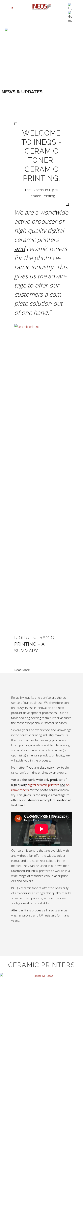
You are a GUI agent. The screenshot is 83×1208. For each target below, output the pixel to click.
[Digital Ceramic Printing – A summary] (41, 476)
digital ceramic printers (43, 785)
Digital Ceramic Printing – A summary (34, 644)
